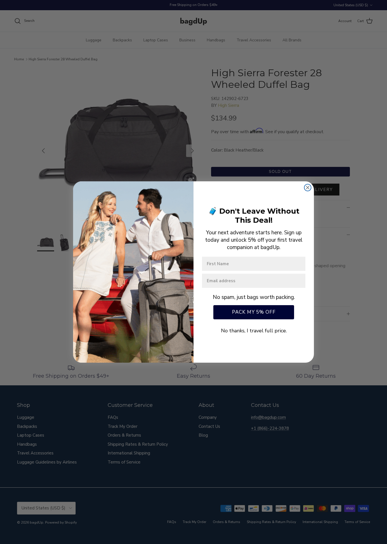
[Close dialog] (307, 187)
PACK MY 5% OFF (254, 312)
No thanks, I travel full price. (254, 330)
